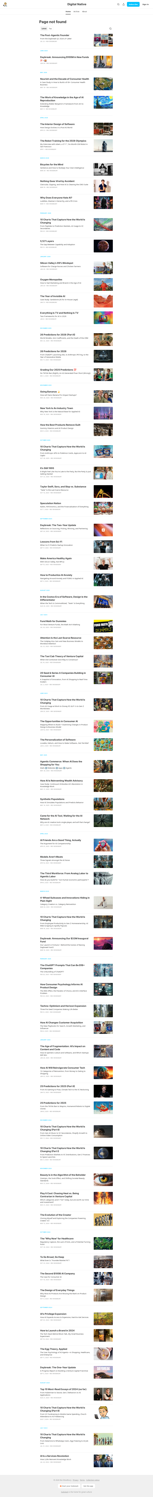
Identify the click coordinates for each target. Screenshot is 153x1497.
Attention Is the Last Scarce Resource (60, 638)
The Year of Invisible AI (52, 296)
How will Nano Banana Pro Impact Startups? (58, 395)
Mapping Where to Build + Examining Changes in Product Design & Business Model (64, 725)
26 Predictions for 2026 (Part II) (57, 334)
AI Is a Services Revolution (54, 1456)
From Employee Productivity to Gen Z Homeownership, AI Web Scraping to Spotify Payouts (64, 924)
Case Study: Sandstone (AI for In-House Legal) (59, 299)
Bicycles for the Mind (51, 164)
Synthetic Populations (52, 799)
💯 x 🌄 (43, 60)
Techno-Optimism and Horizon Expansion (63, 1006)
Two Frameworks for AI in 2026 (53, 316)
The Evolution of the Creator (55, 1215)
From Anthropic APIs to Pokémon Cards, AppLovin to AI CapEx (63, 454)
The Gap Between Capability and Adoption (57, 244)
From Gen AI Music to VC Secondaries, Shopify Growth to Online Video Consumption (63, 1134)
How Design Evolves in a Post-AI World (56, 127)
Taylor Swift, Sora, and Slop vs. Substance (63, 486)
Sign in (145, 4)
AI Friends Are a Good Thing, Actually (60, 840)
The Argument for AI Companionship (55, 843)
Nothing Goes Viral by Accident (57, 181)
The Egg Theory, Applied (53, 1349)
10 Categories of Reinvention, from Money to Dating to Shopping (62, 1072)
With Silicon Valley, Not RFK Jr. (52, 561)
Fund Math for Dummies (53, 621)
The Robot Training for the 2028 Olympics (63, 140)
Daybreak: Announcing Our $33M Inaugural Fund (64, 940)
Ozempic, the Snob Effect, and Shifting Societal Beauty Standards (62, 1179)
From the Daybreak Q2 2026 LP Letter (56, 38)
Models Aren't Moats (51, 856)
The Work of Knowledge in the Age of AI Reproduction (62, 99)
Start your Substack (70, 1486)
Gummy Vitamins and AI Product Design (57, 428)
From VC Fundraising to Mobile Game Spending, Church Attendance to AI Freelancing (63, 1415)
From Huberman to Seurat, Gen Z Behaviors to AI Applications (60, 1393)
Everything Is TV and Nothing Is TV (59, 313)
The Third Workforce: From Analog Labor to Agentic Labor (64, 875)
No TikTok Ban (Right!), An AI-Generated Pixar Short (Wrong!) (65, 373)
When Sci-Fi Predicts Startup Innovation (56, 545)
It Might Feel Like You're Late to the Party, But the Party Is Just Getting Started (65, 472)
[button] (68, 11)
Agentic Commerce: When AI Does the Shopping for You (61, 763)
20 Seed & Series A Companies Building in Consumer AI (63, 674)
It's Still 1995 (47, 468)
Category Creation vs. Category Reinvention (58, 904)
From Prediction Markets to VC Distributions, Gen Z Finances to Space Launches (65, 1155)
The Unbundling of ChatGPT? (52, 971)
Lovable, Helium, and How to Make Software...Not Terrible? (64, 743)
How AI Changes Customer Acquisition (61, 1022)
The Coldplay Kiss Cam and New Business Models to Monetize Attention (61, 642)
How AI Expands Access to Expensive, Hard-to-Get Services (64, 1317)
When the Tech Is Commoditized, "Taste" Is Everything (62, 603)
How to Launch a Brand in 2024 (57, 1330)
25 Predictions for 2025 (53, 1103)
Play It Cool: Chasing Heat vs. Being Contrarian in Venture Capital (59, 1195)
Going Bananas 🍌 (50, 391)
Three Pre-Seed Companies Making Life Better (59, 1009)
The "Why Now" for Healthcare (57, 1238)
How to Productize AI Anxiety (56, 575)
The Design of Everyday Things (57, 1290)
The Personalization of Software (58, 739)
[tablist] (46, 28)
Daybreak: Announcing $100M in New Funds (64, 57)
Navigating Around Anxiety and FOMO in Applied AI (61, 578)
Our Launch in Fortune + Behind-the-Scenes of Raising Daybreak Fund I (62, 946)
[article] (76, 40)
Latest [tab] (44, 28)
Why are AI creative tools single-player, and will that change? (65, 822)
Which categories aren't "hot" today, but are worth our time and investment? (64, 1201)
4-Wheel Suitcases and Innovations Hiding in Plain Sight (65, 899)
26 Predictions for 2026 (53, 351)
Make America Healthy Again (56, 558)
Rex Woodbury (51, 41)
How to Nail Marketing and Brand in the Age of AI (60, 283)
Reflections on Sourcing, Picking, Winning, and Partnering (64, 528)
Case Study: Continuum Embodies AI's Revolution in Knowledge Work (61, 785)
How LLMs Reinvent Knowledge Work (55, 1459)
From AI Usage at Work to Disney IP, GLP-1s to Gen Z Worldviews (62, 707)
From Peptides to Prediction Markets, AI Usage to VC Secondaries (61, 227)
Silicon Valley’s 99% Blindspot (56, 263)
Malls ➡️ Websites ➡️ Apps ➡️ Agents (56, 768)
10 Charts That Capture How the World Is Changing (62, 221)
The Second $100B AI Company (57, 1273)
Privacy (75, 1480)
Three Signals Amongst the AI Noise (55, 860)
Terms (82, 1480)
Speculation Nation (50, 503)
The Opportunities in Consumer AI (59, 721)
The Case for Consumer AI (51, 1277)
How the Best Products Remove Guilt (60, 425)
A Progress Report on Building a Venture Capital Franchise (64, 1371)
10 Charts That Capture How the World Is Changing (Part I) (62, 1150)
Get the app (88, 1486)
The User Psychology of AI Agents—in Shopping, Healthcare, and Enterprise (65, 1353)
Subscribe (133, 4)
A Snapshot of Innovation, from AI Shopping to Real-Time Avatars (63, 680)
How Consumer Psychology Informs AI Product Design (61, 986)
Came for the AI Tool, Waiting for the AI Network (61, 817)
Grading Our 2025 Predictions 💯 (58, 369)
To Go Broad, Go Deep (52, 1257)
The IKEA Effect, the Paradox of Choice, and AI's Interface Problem (63, 992)
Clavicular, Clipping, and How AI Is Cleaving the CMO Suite (64, 184)
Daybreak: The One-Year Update (58, 1367)
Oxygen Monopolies (51, 279)
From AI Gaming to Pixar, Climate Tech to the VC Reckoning (64, 1089)
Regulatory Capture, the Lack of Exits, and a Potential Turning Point (65, 1243)
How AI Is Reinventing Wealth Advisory (61, 780)
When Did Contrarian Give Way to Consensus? (59, 659)
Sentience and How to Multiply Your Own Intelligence (62, 168)
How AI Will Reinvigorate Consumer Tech (62, 1067)
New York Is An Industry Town (56, 408)
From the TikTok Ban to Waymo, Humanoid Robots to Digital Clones (65, 1107)
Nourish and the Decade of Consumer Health (64, 79)
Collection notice (92, 1480)
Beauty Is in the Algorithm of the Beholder (63, 1175)
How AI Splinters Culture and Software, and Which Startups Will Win (64, 1053)
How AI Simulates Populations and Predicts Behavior (62, 802)
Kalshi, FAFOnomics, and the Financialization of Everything (64, 506)
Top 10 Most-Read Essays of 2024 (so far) (63, 1389)
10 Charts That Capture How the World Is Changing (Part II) (62, 1128)
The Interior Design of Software (57, 124)
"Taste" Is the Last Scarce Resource (54, 490)
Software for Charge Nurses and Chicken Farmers (60, 266)
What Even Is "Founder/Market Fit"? (55, 1260)
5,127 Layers (47, 241)
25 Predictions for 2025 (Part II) (57, 1086)
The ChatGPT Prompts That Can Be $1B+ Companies (62, 967)
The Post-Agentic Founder (54, 35)
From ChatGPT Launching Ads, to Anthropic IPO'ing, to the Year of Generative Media (64, 355)
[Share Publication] (123, 4)
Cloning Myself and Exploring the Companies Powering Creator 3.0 (63, 1219)
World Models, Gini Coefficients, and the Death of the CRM (64, 338)
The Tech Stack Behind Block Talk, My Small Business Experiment (62, 1335)
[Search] (118, 4)
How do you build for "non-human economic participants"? (64, 880)
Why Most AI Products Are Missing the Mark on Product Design (63, 1294)
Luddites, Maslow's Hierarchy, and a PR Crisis (58, 201)
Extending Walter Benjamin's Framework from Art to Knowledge (61, 105)
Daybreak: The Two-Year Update (58, 525)
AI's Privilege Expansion (53, 1314)
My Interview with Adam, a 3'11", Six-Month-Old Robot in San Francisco (64, 145)
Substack (64, 1492)
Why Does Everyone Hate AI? (56, 197)
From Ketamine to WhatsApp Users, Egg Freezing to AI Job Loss (64, 1442)
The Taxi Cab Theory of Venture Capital (61, 656)
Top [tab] (50, 28)
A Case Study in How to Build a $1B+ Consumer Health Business (62, 83)
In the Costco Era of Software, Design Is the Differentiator (63, 598)
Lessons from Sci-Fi (51, 541)
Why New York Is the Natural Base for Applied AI (60, 411)
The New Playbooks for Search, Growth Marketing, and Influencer (62, 1027)
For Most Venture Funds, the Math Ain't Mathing (60, 624)
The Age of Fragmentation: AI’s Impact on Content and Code (62, 1048)
